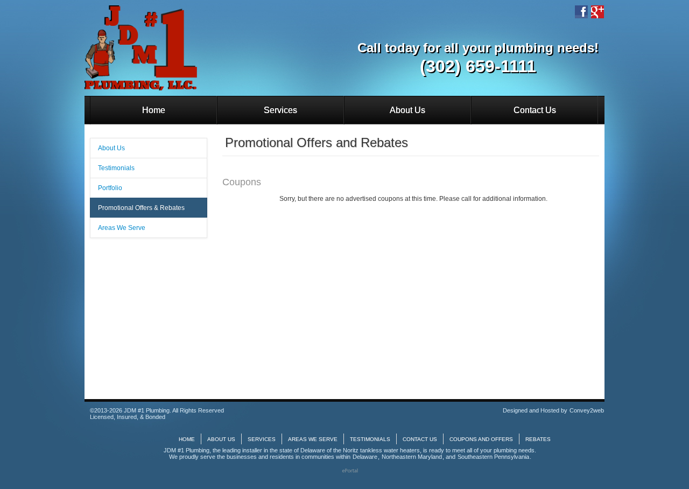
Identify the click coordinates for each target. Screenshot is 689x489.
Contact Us (535, 110)
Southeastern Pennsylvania (493, 456)
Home (153, 110)
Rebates (538, 439)
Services (280, 110)
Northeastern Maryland (412, 456)
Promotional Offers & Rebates (141, 208)
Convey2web (587, 410)
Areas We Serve (121, 228)
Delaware (365, 456)
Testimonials (116, 168)
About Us (407, 110)
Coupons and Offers (481, 439)
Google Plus (597, 11)
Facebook (581, 11)
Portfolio (110, 188)
